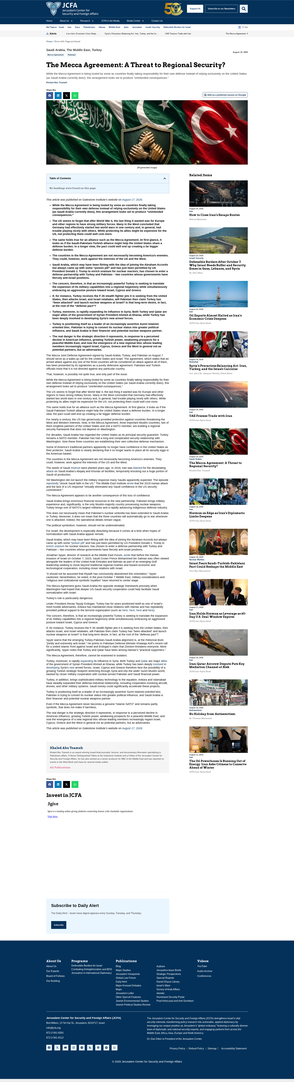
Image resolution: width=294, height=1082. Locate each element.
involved (158, 664)
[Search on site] (244, 9)
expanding (87, 661)
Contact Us (157, 20)
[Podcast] (98, 1047)
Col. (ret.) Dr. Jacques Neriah (204, 373)
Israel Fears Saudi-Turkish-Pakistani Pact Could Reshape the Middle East (217, 565)
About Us (64, 20)
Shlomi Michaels (197, 219)
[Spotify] (106, 1047)
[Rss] (90, 1047)
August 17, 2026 (132, 199)
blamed (137, 467)
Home (49, 20)
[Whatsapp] (114, 1047)
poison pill (78, 543)
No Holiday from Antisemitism (212, 714)
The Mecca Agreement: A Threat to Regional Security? (215, 464)
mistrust (75, 467)
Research (85, 20)
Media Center (133, 20)
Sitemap (212, 1048)
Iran (191, 211)
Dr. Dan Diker (196, 273)
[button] (49, 95)
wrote (130, 483)
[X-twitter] (57, 1047)
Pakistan (71, 55)
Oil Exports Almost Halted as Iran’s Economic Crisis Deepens (215, 317)
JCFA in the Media (110, 20)
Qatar (144, 661)
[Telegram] (82, 1047)
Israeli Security (196, 258)
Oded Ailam (226, 373)
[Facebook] (49, 1047)
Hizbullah (193, 362)
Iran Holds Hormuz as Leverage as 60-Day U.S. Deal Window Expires (217, 615)
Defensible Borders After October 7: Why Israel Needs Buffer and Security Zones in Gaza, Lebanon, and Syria (217, 265)
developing (53, 667)
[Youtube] (65, 1047)
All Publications (60, 767)
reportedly (52, 483)
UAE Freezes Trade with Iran (210, 415)
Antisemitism (195, 710)
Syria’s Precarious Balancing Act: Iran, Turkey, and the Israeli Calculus (218, 367)
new (71, 667)
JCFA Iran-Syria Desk (200, 323)
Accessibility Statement (234, 1048)
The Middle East (78, 50)
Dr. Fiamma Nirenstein (200, 718)
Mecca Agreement (55, 55)
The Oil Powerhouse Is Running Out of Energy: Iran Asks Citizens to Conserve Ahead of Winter (218, 764)
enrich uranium (55, 546)
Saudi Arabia (55, 50)
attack (50, 471)
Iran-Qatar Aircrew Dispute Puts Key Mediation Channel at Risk (217, 665)
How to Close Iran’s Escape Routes (214, 215)
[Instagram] (73, 1047)
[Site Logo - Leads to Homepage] (72, 8)
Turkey (97, 50)
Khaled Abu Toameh (56, 82)
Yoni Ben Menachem (200, 571)
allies (164, 661)
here (125, 610)
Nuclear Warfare (196, 559)
